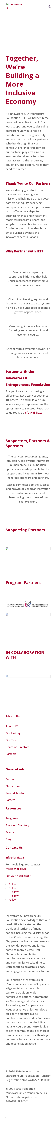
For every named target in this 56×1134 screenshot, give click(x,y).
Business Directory (17, 825)
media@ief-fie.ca (16, 868)
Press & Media (15, 793)
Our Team (12, 740)
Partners (11, 754)
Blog (8, 839)
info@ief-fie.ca (33, 412)
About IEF (12, 726)
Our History (13, 733)
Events (10, 832)
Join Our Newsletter (18, 875)
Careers (10, 800)
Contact (11, 779)
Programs (12, 818)
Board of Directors (17, 747)
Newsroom (13, 786)
